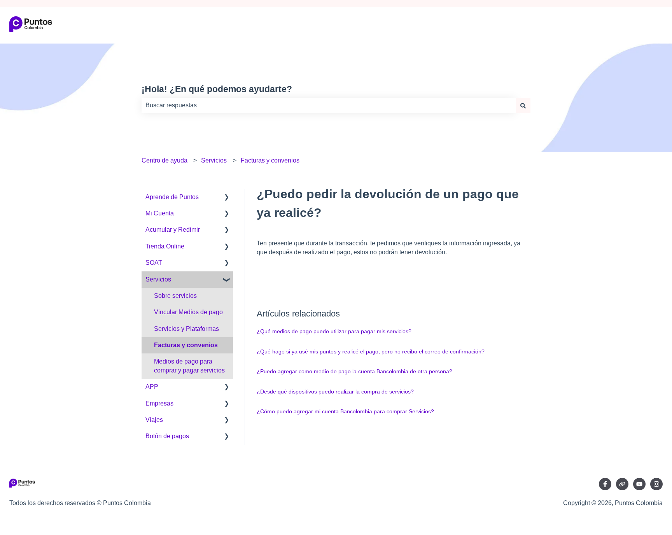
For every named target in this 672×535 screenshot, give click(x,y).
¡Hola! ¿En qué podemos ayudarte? (217, 89)
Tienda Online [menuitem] (164, 246)
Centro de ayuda (164, 160)
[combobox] (329, 105)
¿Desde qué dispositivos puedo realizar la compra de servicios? (335, 391)
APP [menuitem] (151, 386)
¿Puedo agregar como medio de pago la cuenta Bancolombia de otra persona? (354, 371)
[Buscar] (523, 105)
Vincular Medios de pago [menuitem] (188, 312)
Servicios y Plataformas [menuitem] (186, 328)
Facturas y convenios (270, 160)
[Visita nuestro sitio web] (622, 484)
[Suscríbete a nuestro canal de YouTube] (639, 484)
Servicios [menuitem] (158, 279)
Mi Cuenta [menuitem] (159, 213)
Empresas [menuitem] (159, 403)
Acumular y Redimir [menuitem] (172, 229)
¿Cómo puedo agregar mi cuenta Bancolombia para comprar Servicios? (345, 411)
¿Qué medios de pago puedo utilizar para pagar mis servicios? (334, 331)
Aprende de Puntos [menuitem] (172, 197)
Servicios (214, 160)
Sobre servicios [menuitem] (175, 295)
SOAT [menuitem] (153, 262)
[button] (226, 198)
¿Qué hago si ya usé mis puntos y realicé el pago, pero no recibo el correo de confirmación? (371, 351)
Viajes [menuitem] (154, 419)
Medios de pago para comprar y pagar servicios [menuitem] (189, 365)
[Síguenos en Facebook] (605, 484)
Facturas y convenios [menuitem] (186, 345)
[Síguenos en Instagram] (656, 484)
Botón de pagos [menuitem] (167, 436)
